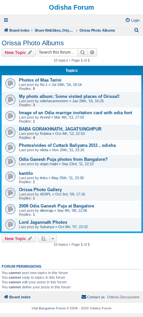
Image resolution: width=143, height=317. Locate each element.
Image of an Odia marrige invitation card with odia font (75, 112)
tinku (44, 178)
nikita (44, 150)
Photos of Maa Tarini (40, 80)
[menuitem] (132, 20)
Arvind (45, 117)
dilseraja (46, 210)
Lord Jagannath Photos (43, 222)
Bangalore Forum (52, 308)
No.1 (44, 85)
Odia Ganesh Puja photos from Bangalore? (63, 159)
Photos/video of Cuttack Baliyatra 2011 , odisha (67, 145)
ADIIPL (45, 194)
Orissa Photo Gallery (40, 189)
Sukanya (47, 227)
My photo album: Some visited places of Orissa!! (69, 96)
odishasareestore (54, 101)
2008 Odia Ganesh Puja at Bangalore (56, 205)
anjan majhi (49, 164)
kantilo (26, 173)
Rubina (45, 134)
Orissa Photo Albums (33, 43)
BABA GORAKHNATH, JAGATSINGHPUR (60, 129)
